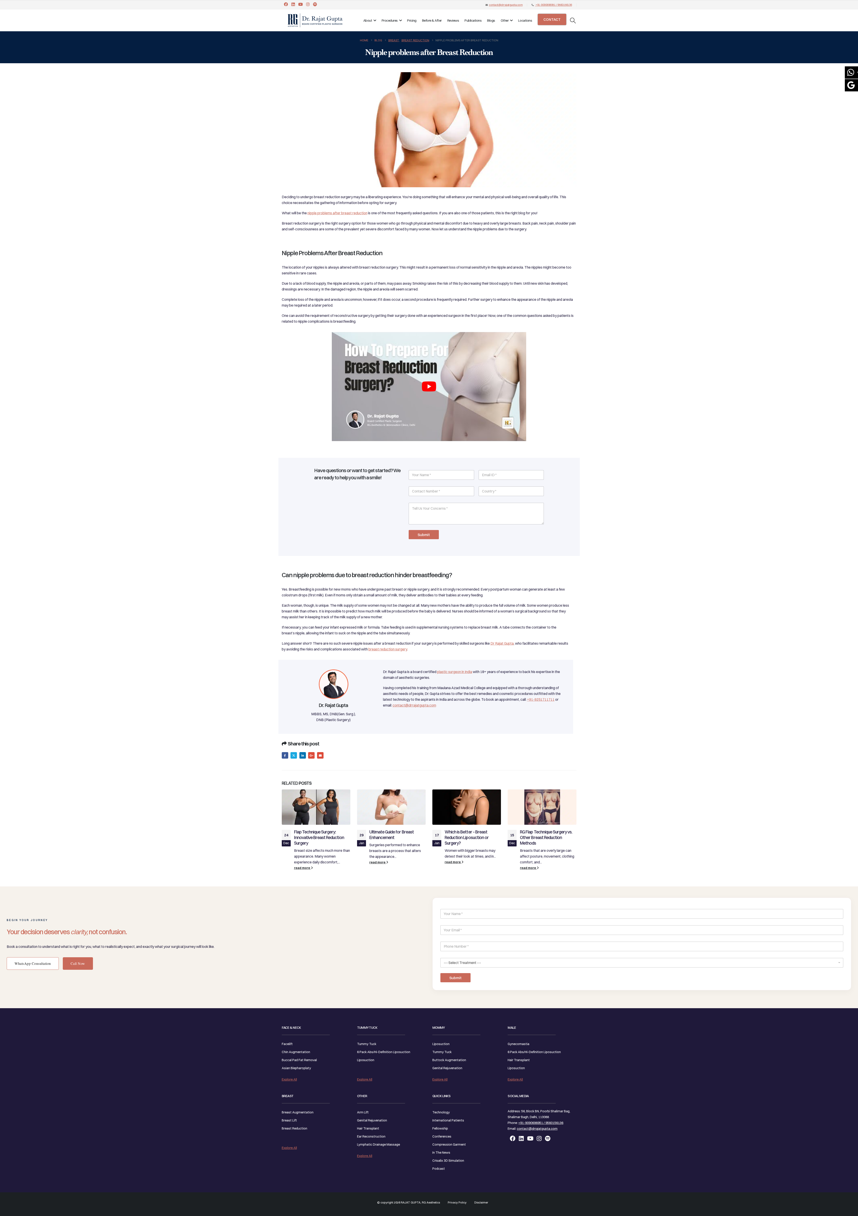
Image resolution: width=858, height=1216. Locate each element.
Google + (311, 755)
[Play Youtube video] (429, 386)
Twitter (293, 755)
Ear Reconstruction (371, 1136)
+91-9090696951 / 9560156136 (553, 4)
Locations (525, 20)
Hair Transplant (368, 1128)
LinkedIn (302, 755)
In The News (441, 1153)
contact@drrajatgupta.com (506, 4)
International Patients (448, 1120)
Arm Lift (363, 1112)
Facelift (287, 1044)
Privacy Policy (457, 1202)
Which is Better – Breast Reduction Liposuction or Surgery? (467, 837)
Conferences (441, 1136)
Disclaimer (481, 1202)
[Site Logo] (315, 20)
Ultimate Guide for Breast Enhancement (391, 834)
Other (505, 20)
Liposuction (365, 1060)
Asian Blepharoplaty (296, 1068)
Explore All (289, 1079)
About (367, 20)
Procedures (390, 20)
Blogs (491, 20)
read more (302, 868)
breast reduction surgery (387, 649)
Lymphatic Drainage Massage (378, 1144)
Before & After (432, 20)
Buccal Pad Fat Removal (299, 1060)
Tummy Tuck (366, 1044)
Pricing (411, 20)
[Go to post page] (316, 807)
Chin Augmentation (296, 1052)
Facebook (285, 755)
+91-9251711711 (541, 699)
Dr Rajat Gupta (502, 643)
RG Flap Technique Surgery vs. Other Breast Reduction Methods (546, 837)
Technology (441, 1112)
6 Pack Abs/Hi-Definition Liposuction (383, 1052)
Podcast (438, 1169)
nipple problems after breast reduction (337, 213)
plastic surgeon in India (454, 671)
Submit (424, 534)
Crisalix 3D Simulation (448, 1161)
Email (320, 755)
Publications (473, 20)
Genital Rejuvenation (372, 1120)
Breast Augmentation (297, 1112)
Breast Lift (289, 1120)
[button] (572, 20)
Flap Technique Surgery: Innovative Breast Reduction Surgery (319, 837)
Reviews (453, 20)
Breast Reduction (294, 1128)
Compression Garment (449, 1144)
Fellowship (440, 1128)
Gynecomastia (518, 1044)
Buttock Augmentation (449, 1060)
